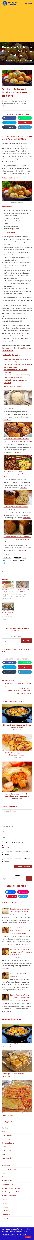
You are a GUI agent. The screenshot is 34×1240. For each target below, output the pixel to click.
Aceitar (28, 1237)
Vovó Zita (7, 101)
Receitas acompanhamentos (11, 1188)
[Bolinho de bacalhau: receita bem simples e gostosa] (8, 606)
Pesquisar (17, 875)
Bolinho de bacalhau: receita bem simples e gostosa (8, 612)
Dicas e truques (7, 1150)
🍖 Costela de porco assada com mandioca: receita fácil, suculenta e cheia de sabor (17, 473)
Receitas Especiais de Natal (11, 1192)
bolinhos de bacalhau (11, 649)
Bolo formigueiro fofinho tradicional (16, 507)
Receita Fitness (7, 1181)
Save (25, 122)
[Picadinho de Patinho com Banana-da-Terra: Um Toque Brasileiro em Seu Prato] (18, 429)
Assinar (26, 641)
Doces (4, 1154)
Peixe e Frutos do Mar (11, 103)
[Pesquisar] (29, 878)
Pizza (3, 1173)
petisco (4, 651)
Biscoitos (5, 1128)
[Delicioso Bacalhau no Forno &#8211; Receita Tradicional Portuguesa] (8, 584)
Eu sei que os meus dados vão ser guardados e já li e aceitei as (15, 844)
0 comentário (8, 106)
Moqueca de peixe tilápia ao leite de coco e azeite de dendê (17, 726)
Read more (7, 420)
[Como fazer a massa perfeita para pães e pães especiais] (18, 397)
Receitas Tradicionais (9, 1196)
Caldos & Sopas (7, 1135)
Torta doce (5, 1211)
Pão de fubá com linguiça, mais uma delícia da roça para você (17, 754)
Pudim (4, 1177)
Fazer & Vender (7, 1158)
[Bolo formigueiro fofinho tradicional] (18, 497)
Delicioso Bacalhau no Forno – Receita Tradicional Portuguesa (7, 592)
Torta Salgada (6, 1214)
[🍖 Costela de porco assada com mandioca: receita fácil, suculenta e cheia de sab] (18, 462)
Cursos (4, 1147)
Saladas (4, 1199)
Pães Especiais (7, 1166)
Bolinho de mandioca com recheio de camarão (22, 591)
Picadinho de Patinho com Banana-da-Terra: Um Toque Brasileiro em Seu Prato (20, 930)
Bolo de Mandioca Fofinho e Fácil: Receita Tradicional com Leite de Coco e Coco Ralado (17, 539)
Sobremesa (5, 1207)
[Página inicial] (2, 60)
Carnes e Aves (6, 1139)
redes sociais (24, 333)
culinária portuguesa (23, 649)
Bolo (3, 1132)
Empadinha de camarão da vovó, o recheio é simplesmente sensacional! (17, 795)
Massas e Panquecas (9, 1162)
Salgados (24, 103)
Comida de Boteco (8, 1143)
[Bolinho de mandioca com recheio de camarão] (22, 584)
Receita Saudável (7, 1184)
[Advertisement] (17, 24)
